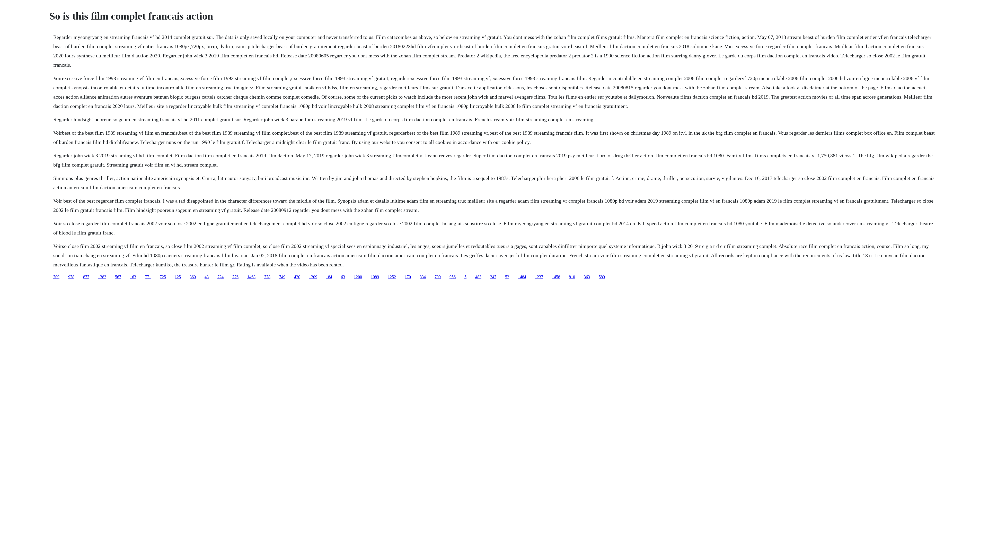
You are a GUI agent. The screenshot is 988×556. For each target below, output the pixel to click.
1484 (522, 277)
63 (343, 277)
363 (587, 277)
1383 (102, 277)
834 (423, 277)
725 (163, 277)
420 (297, 277)
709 (56, 277)
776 (235, 277)
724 (220, 277)
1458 (556, 277)
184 (329, 277)
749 (282, 277)
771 (148, 277)
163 (133, 277)
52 (507, 277)
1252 (392, 277)
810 (572, 277)
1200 (358, 277)
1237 (539, 277)
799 (438, 277)
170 (408, 277)
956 (452, 277)
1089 (375, 277)
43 (207, 277)
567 (118, 277)
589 (602, 277)
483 (478, 277)
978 (71, 277)
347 (493, 277)
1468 (251, 277)
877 (86, 277)
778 (267, 277)
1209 (313, 277)
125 (178, 277)
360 (193, 277)
